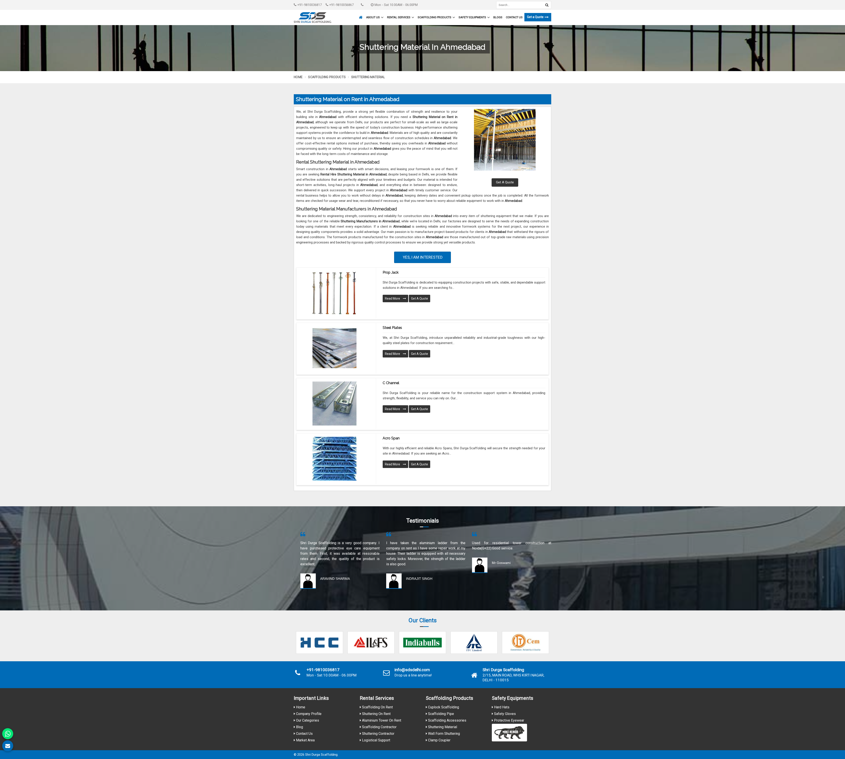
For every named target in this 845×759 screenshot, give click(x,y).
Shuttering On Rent (376, 714)
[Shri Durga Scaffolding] (312, 17)
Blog (299, 727)
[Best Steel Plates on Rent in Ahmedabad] (334, 348)
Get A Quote (505, 182)
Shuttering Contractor (377, 733)
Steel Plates (392, 328)
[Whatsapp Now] (7, 733)
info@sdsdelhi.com (412, 669)
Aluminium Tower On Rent (381, 720)
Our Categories (307, 720)
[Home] (360, 15)
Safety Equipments (472, 17)
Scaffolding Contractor (379, 727)
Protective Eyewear (508, 720)
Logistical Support (375, 740)
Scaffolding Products (434, 17)
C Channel (391, 383)
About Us (373, 17)
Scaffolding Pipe (440, 714)
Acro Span (391, 438)
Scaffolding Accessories (446, 720)
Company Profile (308, 714)
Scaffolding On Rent (377, 707)
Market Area (305, 740)
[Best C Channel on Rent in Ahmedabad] (334, 403)
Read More (393, 298)
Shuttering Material (442, 727)
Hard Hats (501, 707)
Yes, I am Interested (423, 257)
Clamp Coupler (438, 740)
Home (298, 77)
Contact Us (514, 17)
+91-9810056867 (341, 5)
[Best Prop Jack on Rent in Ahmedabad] (334, 293)
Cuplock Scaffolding (443, 707)
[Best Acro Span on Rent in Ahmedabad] (334, 459)
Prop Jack (391, 272)
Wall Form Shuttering (443, 733)
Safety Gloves (504, 714)
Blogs (497, 17)
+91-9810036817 (309, 5)
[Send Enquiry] (7, 745)
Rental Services (398, 17)
